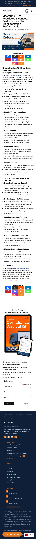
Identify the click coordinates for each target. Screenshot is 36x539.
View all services (10, 458)
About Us (9, 466)
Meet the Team (25, 519)
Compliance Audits (12, 447)
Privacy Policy (11, 480)
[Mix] (21, 59)
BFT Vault (9, 450)
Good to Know (11, 469)
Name (6, 391)
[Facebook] (8, 56)
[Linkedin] (28, 56)
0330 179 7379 (27, 5)
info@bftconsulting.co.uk (13, 5)
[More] (21, 63)
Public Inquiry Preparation (14, 445)
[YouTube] (12, 437)
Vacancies (11, 474)
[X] (15, 56)
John (5, 29)
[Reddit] (21, 56)
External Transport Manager (16, 456)
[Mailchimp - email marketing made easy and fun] (27, 405)
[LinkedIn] (15, 437)
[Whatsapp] (28, 59)
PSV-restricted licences (21, 268)
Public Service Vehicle (13, 75)
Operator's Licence (23, 29)
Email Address (8, 386)
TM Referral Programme (13, 477)
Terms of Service (11, 482)
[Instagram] (15, 63)
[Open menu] (32, 11)
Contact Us (10, 471)
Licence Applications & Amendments (17, 453)
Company (7, 397)
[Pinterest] (8, 59)
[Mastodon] (15, 59)
